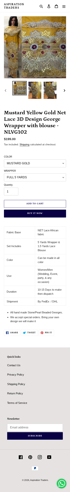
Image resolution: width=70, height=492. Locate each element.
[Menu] (64, 6)
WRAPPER (10, 170)
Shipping (24, 144)
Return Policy (15, 393)
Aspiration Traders (14, 6)
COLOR (8, 156)
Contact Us (13, 365)
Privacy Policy (15, 374)
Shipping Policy (16, 384)
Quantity (8, 184)
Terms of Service (17, 402)
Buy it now (35, 213)
